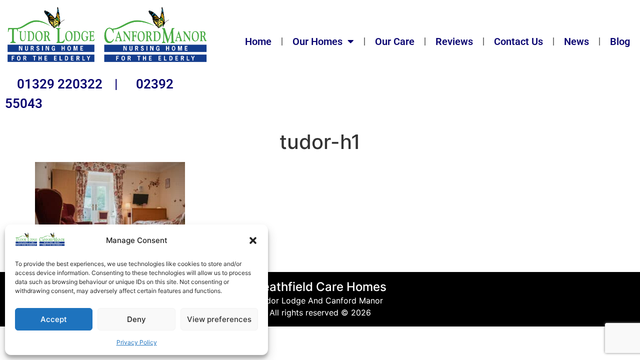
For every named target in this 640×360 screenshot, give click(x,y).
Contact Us (518, 42)
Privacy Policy (136, 342)
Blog (620, 42)
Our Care (394, 42)
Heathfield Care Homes (320, 287)
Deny (136, 319)
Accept (53, 319)
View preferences (219, 319)
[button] (253, 241)
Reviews (454, 42)
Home (258, 42)
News (576, 42)
